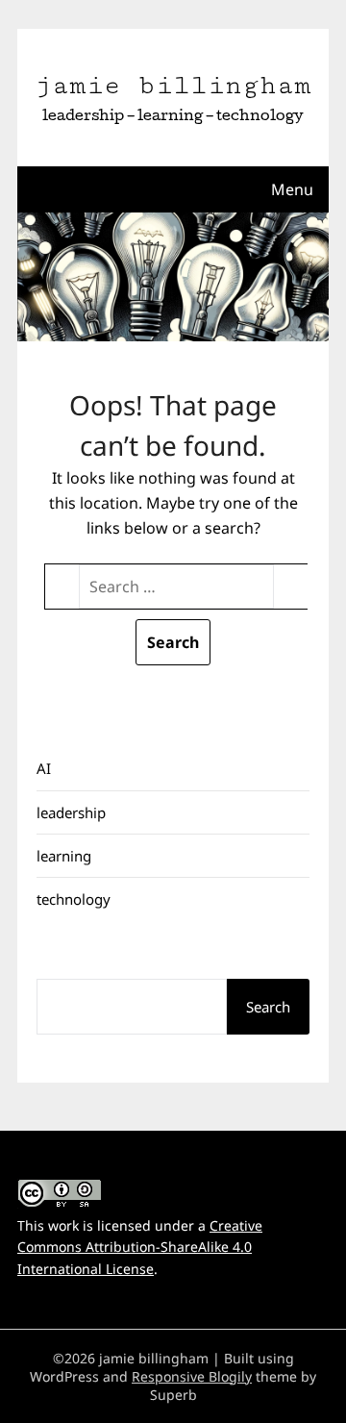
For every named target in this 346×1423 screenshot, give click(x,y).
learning (64, 855)
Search (268, 1006)
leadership (71, 812)
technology (74, 899)
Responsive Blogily (192, 1376)
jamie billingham (173, 85)
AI (44, 768)
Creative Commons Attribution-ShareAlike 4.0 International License (139, 1247)
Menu (292, 189)
